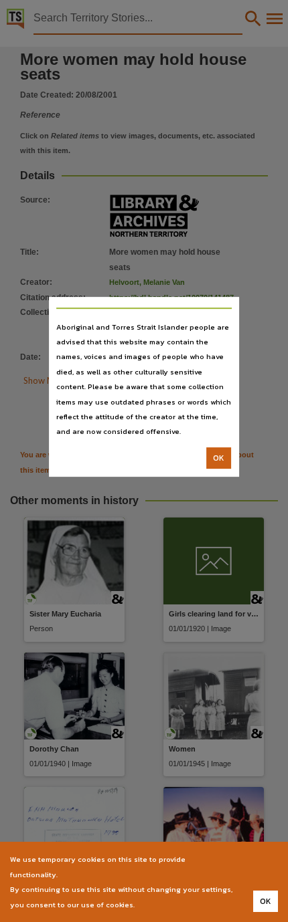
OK (218, 458)
